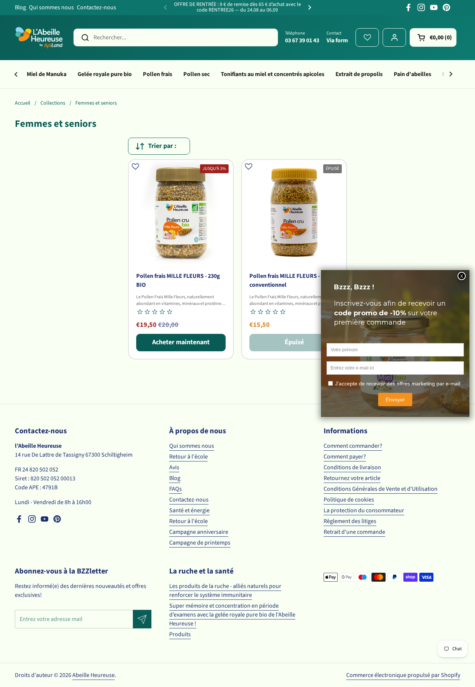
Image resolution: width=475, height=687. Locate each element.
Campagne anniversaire (198, 532)
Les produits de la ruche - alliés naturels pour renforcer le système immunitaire (225, 590)
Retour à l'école (188, 457)
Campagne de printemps (199, 543)
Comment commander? (353, 446)
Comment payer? (345, 457)
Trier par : (162, 146)
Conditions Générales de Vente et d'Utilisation (381, 489)
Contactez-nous (96, 7)
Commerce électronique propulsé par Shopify (403, 675)
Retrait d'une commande (354, 532)
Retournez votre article (352, 478)
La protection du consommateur (364, 510)
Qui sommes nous (51, 7)
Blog (20, 7)
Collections (52, 103)
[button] (433, 37)
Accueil (22, 103)
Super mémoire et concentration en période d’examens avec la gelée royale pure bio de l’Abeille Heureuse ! (232, 615)
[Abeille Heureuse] (39, 37)
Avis (174, 467)
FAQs (175, 489)
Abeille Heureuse (93, 675)
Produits (180, 634)
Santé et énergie (189, 510)
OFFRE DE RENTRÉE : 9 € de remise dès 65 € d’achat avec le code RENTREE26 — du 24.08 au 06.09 (237, 7)
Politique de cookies (349, 500)
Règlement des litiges (350, 521)
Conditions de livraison (352, 467)
